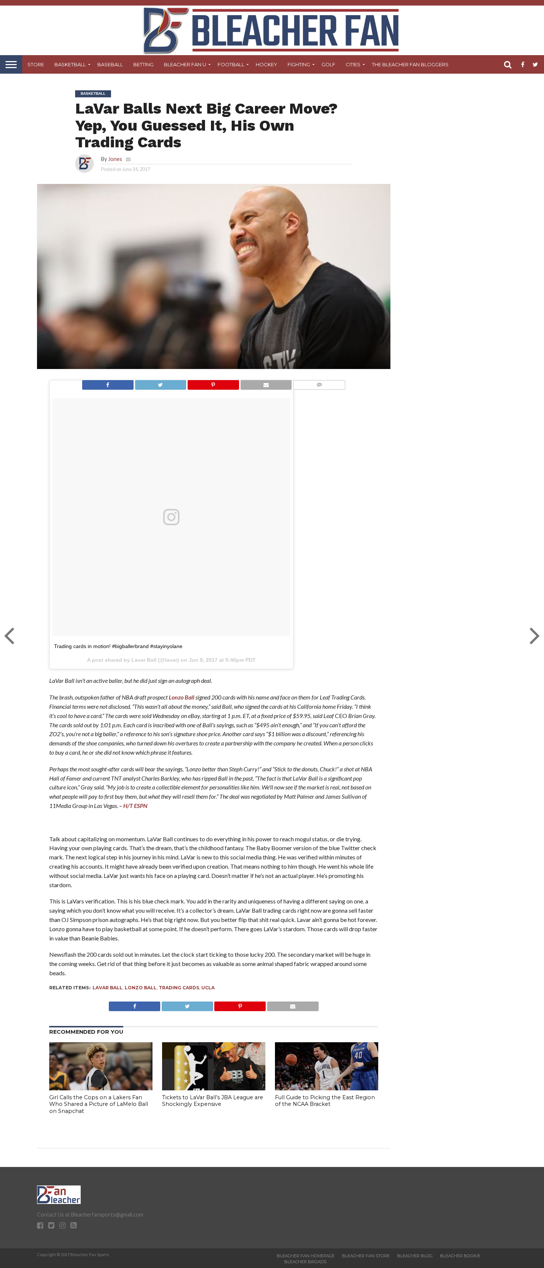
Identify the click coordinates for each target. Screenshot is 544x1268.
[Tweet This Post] (161, 382)
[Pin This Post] (213, 382)
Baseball (110, 64)
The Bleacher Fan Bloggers (410, 64)
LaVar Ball (107, 987)
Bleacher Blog (415, 1255)
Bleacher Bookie (460, 1255)
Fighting (299, 64)
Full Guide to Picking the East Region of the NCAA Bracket (325, 1101)
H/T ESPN (135, 805)
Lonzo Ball (181, 697)
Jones (115, 159)
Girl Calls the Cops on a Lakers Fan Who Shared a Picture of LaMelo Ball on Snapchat (98, 1104)
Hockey (266, 64)
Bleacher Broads (305, 1261)
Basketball (70, 64)
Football (231, 64)
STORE (35, 64)
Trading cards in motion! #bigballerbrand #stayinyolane (118, 646)
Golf (328, 64)
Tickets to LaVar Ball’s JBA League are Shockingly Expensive (212, 1101)
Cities (353, 64)
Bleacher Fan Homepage (306, 1255)
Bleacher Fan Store (366, 1255)
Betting (143, 64)
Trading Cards (179, 987)
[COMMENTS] (319, 382)
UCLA (208, 987)
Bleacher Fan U (185, 64)
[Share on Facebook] (108, 382)
